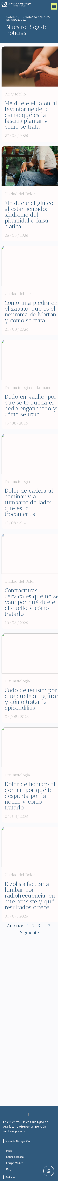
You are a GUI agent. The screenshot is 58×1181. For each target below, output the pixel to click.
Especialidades (15, 1156)
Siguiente (29, 932)
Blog (8, 1169)
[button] (54, 6)
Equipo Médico (14, 1163)
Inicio (9, 1150)
